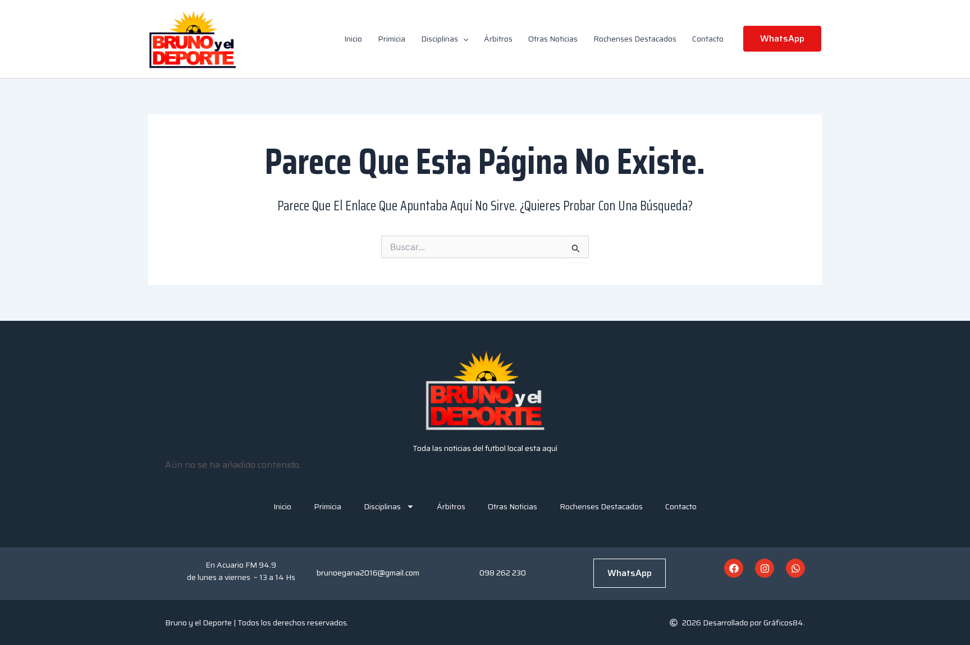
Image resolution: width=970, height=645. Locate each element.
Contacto (708, 38)
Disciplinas (439, 38)
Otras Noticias (553, 38)
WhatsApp (629, 573)
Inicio (353, 38)
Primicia (391, 38)
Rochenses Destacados (634, 38)
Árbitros (498, 38)
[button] (463, 38)
